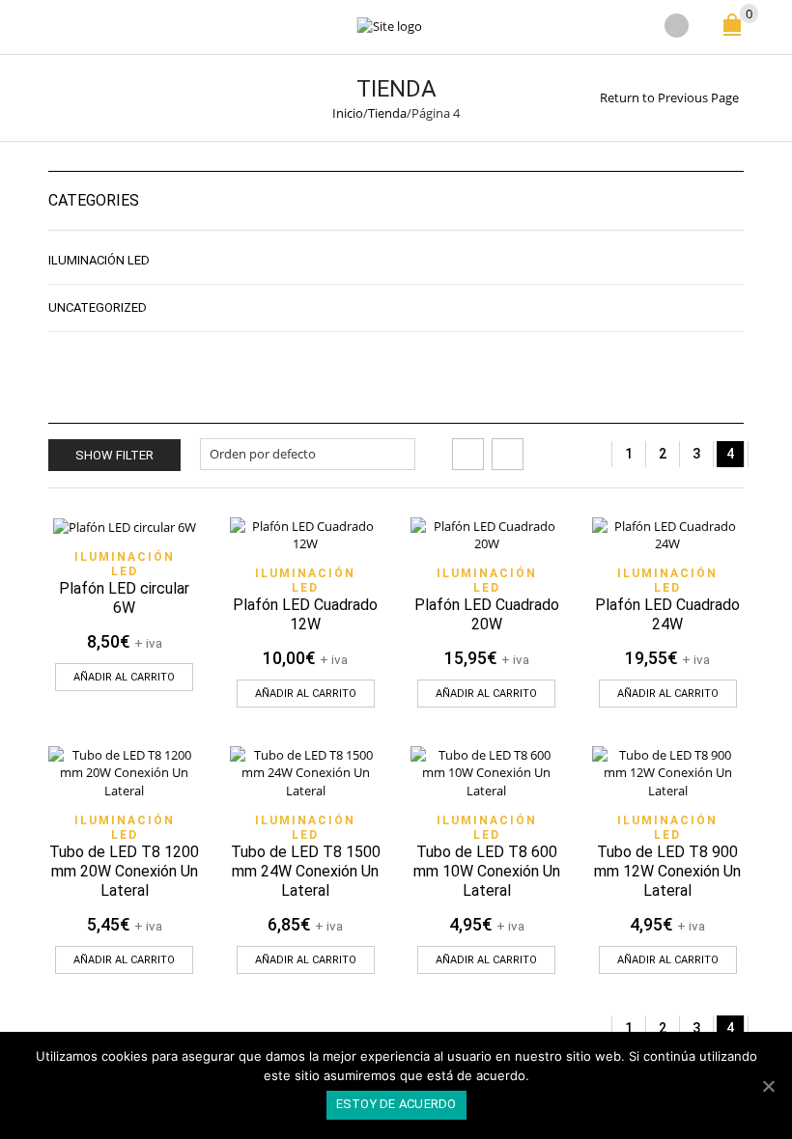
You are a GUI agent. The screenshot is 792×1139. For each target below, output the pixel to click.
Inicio (347, 113)
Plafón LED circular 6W (124, 598)
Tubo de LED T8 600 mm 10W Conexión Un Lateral (486, 871)
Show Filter (114, 455)
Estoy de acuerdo (396, 1104)
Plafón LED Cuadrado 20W (486, 614)
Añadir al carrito (124, 677)
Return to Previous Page (669, 97)
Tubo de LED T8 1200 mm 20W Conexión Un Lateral (124, 871)
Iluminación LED (124, 564)
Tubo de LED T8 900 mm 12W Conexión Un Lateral (667, 871)
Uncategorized (97, 307)
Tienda (387, 113)
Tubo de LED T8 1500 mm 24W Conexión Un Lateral (306, 871)
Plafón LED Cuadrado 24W (667, 614)
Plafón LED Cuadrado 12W (305, 614)
